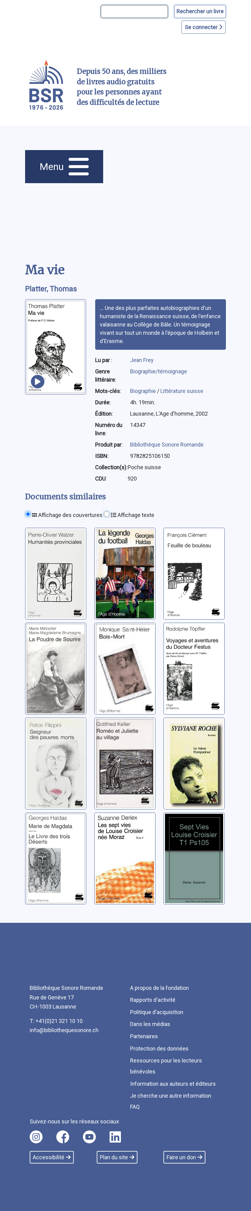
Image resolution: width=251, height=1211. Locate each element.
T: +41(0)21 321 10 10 (56, 1021)
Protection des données (159, 1048)
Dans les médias (150, 1024)
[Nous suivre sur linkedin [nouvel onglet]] (115, 1136)
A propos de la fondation (159, 988)
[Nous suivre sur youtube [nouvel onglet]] (89, 1136)
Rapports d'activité (152, 1000)
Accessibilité (48, 1157)
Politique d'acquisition (156, 1012)
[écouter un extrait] (37, 381)
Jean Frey (142, 360)
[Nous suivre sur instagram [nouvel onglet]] (36, 1136)
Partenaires (144, 1036)
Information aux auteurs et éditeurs (173, 1084)
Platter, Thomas (51, 289)
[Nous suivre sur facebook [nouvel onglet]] (62, 1136)
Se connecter (202, 27)
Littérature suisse (181, 391)
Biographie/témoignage (158, 371)
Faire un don (181, 1157)
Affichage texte (135, 515)
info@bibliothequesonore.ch (64, 1030)
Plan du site (114, 1157)
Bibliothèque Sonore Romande (167, 444)
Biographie (143, 391)
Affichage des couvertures (70, 515)
